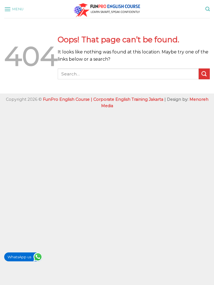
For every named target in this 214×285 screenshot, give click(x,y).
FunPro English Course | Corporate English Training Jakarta (103, 99)
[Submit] (204, 73)
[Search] (207, 9)
